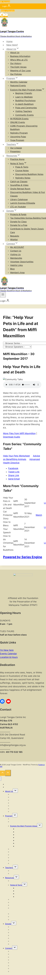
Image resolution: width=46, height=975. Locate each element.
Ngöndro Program (19, 133)
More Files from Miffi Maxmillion (19, 433)
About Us (14, 52)
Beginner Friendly (23, 93)
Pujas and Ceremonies (26, 107)
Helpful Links (16, 265)
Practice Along (17, 159)
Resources (9, 878)
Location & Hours (9, 657)
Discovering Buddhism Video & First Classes (27, 194)
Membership (16, 258)
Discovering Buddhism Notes (29, 174)
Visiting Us (15, 254)
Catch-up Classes (18, 181)
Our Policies (16, 74)
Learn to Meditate (24, 97)
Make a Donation (8, 11)
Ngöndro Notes (22, 178)
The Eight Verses (18, 67)
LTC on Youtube (18, 206)
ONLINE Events (17, 122)
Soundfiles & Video (19, 185)
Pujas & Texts (21, 167)
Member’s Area (17, 272)
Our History (15, 63)
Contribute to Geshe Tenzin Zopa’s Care (27, 230)
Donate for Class (18, 221)
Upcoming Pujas (18, 136)
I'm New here (7, 650)
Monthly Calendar (18, 82)
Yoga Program (17, 140)
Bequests (14, 236)
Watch (39, 515)
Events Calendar (8, 653)
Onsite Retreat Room (20, 188)
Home (9, 41)
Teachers (9, 867)
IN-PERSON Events (19, 118)
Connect (8, 948)
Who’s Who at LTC (19, 59)
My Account (5, 2)
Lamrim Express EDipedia (22, 203)
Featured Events (18, 85)
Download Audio (11, 437)
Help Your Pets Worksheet (16, 456)
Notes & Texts (16, 885)
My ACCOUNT (17, 247)
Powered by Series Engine (22, 557)
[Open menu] (3, 294)
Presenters (15, 151)
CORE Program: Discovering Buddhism (23, 128)
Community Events (24, 115)
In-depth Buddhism (24, 104)
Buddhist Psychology (25, 100)
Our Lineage (16, 148)
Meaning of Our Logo (20, 70)
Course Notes (22, 170)
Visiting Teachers (23, 111)
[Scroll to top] (2, 773)
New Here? (12, 45)
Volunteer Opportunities (21, 261)
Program (8, 816)
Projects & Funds (18, 214)
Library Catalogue (19, 199)
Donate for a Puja (18, 225)
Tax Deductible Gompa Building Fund (28, 218)
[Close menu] (0, 778)
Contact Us (15, 250)
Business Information (20, 56)
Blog (12, 269)
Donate (8, 924)
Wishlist (14, 239)
